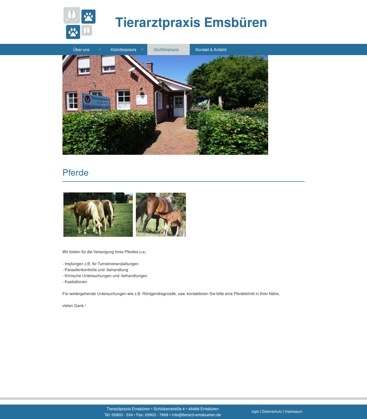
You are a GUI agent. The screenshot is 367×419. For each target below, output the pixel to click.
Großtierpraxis (166, 49)
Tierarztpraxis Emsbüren (191, 21)
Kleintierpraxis (123, 49)
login (255, 411)
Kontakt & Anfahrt (210, 49)
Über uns (81, 49)
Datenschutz (272, 411)
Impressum (294, 411)
